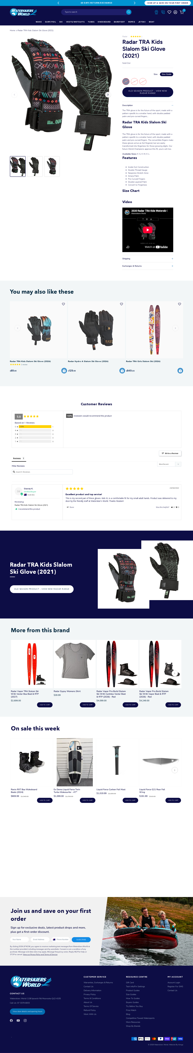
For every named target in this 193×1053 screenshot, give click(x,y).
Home (12, 30)
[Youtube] (18, 1020)
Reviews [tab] (17, 458)
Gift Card (130, 982)
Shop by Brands (133, 1026)
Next (134, 3)
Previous (58, 3)
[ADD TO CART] (64, 370)
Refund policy (90, 1010)
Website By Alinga (176, 1045)
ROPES (131, 22)
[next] (175, 673)
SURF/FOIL (50, 22)
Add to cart (45, 705)
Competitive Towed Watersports (140, 1018)
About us (88, 1002)
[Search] (128, 12)
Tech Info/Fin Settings (135, 986)
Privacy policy (90, 994)
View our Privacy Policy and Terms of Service (40, 954)
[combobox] (96, 12)
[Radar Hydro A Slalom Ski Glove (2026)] (96, 329)
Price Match (131, 1010)
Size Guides (131, 994)
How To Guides (133, 998)
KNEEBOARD (104, 22)
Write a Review (171, 453)
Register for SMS (175, 986)
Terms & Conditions (92, 998)
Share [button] (71, 507)
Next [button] (108, 94)
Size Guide (166, 74)
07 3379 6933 (23, 1003)
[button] (172, 507)
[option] (61, 94)
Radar (124, 36)
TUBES (91, 22)
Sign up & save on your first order (167, 3)
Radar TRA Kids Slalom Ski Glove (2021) (35, 30)
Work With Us (90, 1014)
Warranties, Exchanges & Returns (98, 982)
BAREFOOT (119, 22)
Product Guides (133, 990)
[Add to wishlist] (63, 304)
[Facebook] (11, 1020)
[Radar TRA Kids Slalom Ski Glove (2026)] (38, 329)
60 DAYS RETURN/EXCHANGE (96, 3)
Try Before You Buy (134, 1006)
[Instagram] (25, 1020)
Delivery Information (92, 990)
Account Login (174, 982)
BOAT (151, 22)
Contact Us (88, 986)
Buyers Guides (132, 1002)
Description (127, 105)
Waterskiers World (161, 1045)
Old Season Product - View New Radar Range (147, 92)
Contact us (172, 990)
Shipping (126, 258)
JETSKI (142, 22)
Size (163, 74)
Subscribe (81, 940)
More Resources (133, 1022)
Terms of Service (91, 1006)
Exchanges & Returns (132, 266)
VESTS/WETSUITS (75, 22)
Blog (128, 1014)
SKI (61, 22)
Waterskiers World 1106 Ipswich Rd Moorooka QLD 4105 (35, 998)
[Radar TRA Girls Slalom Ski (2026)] (154, 329)
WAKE (39, 22)
